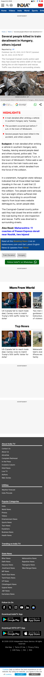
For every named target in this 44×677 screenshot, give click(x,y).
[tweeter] (10, 607)
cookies (8, 674)
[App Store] (32, 619)
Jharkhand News (8, 568)
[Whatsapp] (35, 104)
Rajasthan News (28, 562)
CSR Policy (16, 650)
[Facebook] (4, 607)
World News (6, 509)
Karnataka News (8, 594)
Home (3, 10)
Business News (7, 532)
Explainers (6, 529)
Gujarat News (7, 587)
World (26, 10)
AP (13, 49)
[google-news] (33, 607)
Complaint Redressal (9, 458)
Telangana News (28, 565)
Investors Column (8, 465)
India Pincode (7, 493)
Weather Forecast (8, 490)
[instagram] (15, 607)
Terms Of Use (20, 647)
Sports (35, 10)
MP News (5, 571)
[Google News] (8, 105)
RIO (24, 650)
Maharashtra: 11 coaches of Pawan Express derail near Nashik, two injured (20, 231)
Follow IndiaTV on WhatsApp (20, 262)
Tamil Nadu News (8, 578)
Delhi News (6, 562)
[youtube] (21, 607)
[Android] (34, 1)
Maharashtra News (29, 558)
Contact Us (6, 449)
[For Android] (11, 633)
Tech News (6, 526)
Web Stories (6, 478)
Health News (6, 535)
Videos (12, 10)
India (19, 10)
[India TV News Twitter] (40, 1)
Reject (35, 674)
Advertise (5, 455)
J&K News (6, 591)
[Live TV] (40, 5)
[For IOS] (32, 633)
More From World (22, 287)
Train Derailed (9, 255)
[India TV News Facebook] (37, 1)
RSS (30, 650)
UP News (5, 581)
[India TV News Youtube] (42, 1)
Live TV (5, 471)
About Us (5, 452)
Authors (5, 475)
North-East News (8, 574)
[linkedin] (27, 607)
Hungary (21, 255)
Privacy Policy (33, 647)
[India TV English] (23, 5)
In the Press (6, 462)
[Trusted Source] (21, 105)
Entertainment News (9, 519)
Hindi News (6, 468)
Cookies (6, 669)
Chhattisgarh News (9, 584)
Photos (4, 513)
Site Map (8, 647)
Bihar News (6, 558)
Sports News (7, 522)
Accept (20, 674)
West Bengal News (29, 568)
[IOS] (32, 1)
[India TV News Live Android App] (11, 619)
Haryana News (7, 565)
